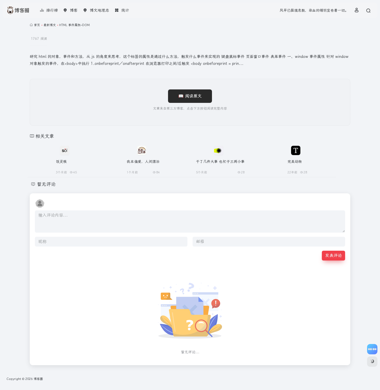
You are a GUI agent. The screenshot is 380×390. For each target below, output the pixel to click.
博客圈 (38, 379)
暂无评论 (46, 184)
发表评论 (333, 255)
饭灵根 (61, 161)
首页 (37, 25)
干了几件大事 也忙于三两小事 (220, 161)
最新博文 (49, 25)
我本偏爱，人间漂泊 (143, 161)
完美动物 (294, 161)
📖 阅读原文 (190, 96)
